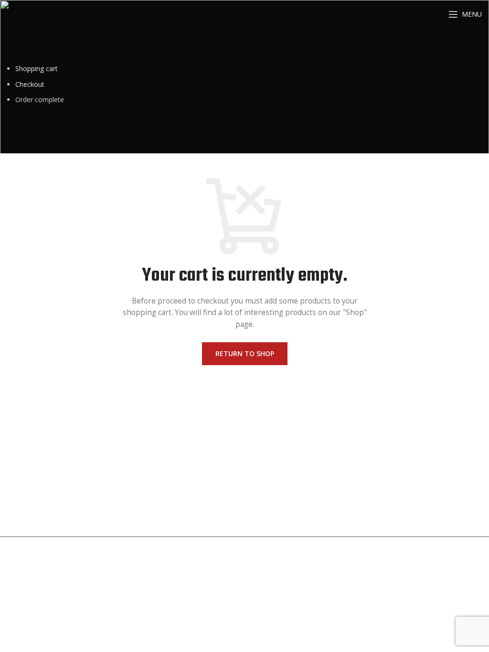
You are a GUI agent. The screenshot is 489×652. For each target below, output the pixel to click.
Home (16, 445)
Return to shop (244, 353)
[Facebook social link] (379, 493)
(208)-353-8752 (275, 460)
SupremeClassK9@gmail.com (297, 494)
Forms (155, 465)
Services (157, 445)
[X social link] (392, 493)
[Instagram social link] (405, 493)
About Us (90, 445)
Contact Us (24, 485)
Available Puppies (34, 465)
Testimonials (96, 465)
